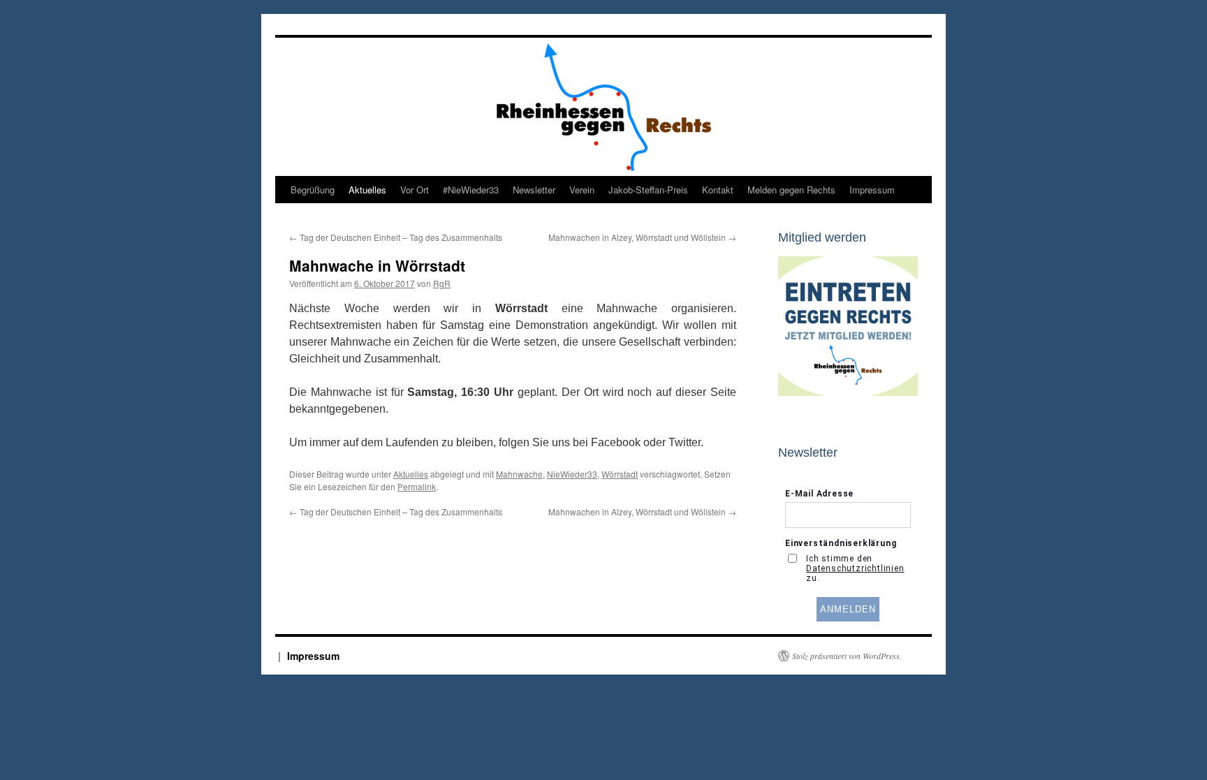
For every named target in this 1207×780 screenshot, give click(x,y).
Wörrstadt (619, 474)
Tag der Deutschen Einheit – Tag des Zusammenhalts (395, 237)
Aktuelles (367, 189)
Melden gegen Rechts (791, 189)
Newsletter (534, 189)
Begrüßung (313, 189)
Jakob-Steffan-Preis (648, 189)
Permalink (416, 486)
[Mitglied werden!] (848, 392)
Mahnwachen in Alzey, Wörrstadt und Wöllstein (642, 237)
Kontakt (717, 189)
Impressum (872, 189)
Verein (581, 189)
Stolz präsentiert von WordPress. (847, 655)
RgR (442, 283)
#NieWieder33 (471, 189)
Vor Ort (414, 189)
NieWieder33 (572, 474)
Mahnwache (519, 474)
